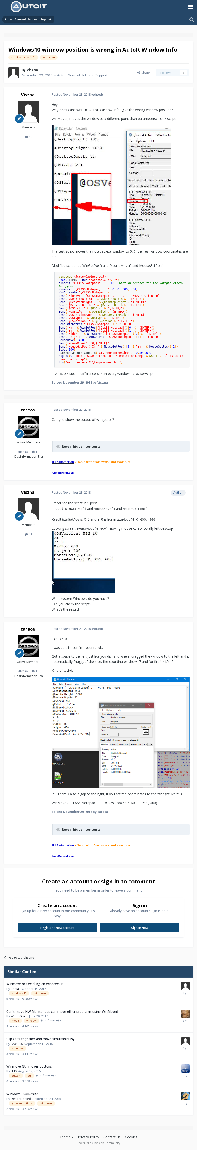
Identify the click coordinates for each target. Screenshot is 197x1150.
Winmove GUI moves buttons (29, 1066)
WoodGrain (19, 1016)
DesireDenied (21, 1098)
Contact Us (112, 1137)
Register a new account (57, 928)
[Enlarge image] (111, 184)
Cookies (131, 1137)
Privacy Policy (88, 1137)
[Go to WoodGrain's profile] (185, 1014)
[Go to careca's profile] (28, 427)
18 (30, 137)
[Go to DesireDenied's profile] (185, 1096)
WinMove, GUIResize (22, 1094)
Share (145, 72)
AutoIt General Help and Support (82, 75)
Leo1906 (17, 1044)
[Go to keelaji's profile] (185, 986)
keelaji (15, 989)
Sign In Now (139, 928)
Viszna (32, 70)
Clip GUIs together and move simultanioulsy (40, 1039)
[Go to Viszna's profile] (13, 72)
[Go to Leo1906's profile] (185, 1041)
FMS (14, 1071)
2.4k (25, 452)
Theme (66, 1137)
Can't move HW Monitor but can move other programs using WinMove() (62, 1011)
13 (37, 452)
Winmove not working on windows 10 (35, 984)
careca (28, 410)
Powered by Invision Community (98, 1143)
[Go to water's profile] (185, 1068)
